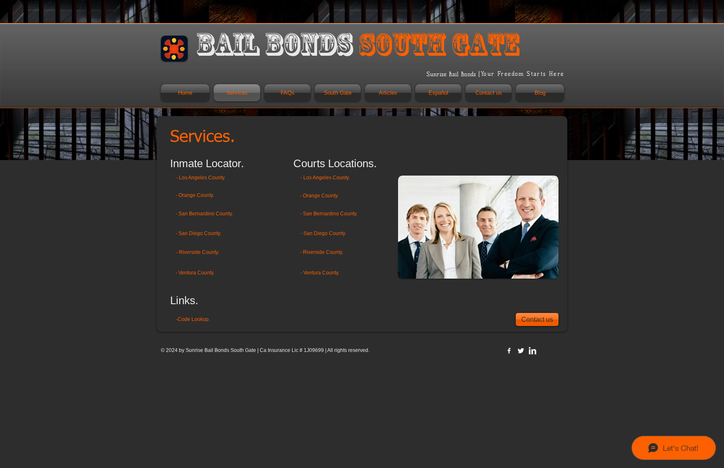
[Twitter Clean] (521, 350)
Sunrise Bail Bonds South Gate (221, 350)
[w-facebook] (509, 350)
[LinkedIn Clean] (532, 350)
